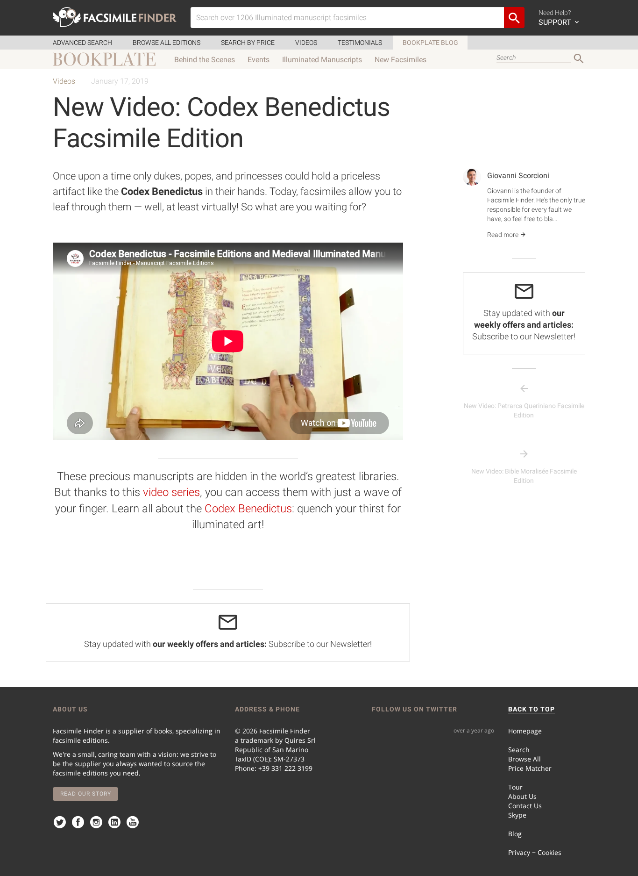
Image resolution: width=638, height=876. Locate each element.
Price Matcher (530, 768)
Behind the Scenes (204, 59)
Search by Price (248, 42)
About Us (522, 796)
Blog (515, 833)
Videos (306, 42)
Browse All (524, 758)
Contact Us (525, 805)
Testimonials (360, 42)
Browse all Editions (166, 42)
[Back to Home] (115, 17)
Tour (515, 787)
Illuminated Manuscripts (322, 59)
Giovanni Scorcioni (518, 175)
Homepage (525, 730)
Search (519, 749)
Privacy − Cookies (534, 852)
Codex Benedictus (248, 508)
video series (171, 492)
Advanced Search (82, 42)
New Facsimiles (400, 59)
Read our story (85, 793)
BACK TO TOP (531, 709)
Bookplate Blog (430, 42)
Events (258, 59)
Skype (517, 815)
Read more (503, 234)
